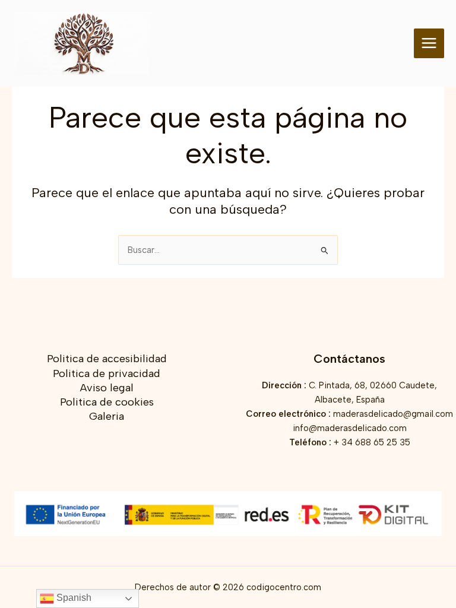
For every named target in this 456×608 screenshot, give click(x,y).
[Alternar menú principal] (429, 43)
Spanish (72, 598)
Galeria (106, 416)
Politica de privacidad (106, 373)
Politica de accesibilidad (107, 358)
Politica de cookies (107, 401)
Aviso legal (107, 387)
